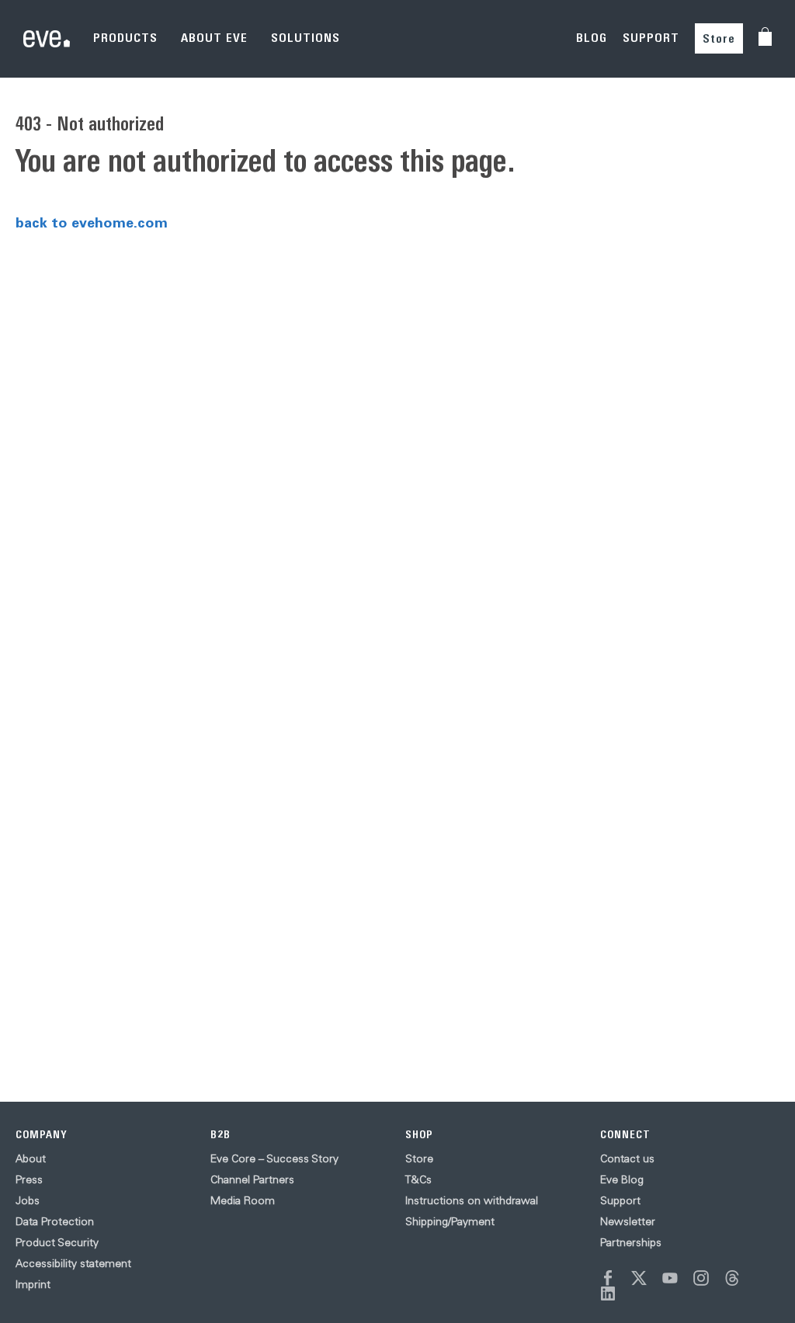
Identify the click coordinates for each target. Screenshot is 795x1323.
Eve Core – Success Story (274, 1158)
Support (620, 1200)
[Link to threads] (732, 1278)
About (31, 1158)
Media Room (242, 1200)
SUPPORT (651, 37)
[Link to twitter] (639, 1278)
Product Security (57, 1242)
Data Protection (55, 1221)
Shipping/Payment (450, 1221)
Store (719, 38)
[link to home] (46, 38)
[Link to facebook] (608, 1278)
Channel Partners (252, 1179)
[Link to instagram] (701, 1278)
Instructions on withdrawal (471, 1200)
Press (29, 1179)
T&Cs (418, 1179)
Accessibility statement (73, 1263)
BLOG (591, 37)
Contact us (627, 1158)
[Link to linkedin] (608, 1293)
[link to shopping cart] (765, 36)
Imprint (33, 1284)
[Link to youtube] (670, 1278)
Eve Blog (622, 1179)
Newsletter (627, 1221)
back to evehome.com (92, 222)
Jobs (28, 1200)
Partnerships (630, 1242)
